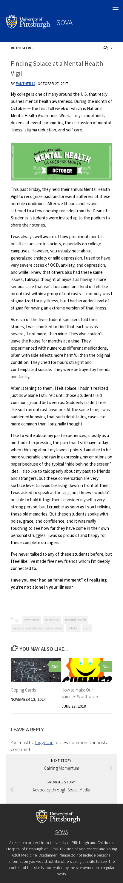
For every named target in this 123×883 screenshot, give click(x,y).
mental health (75, 620)
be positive (52, 620)
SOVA (64, 22)
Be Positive (22, 48)
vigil (87, 628)
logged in (44, 742)
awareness (31, 620)
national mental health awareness (37, 628)
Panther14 (25, 83)
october (73, 628)
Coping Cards (23, 690)
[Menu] (115, 7)
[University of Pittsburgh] (28, 27)
